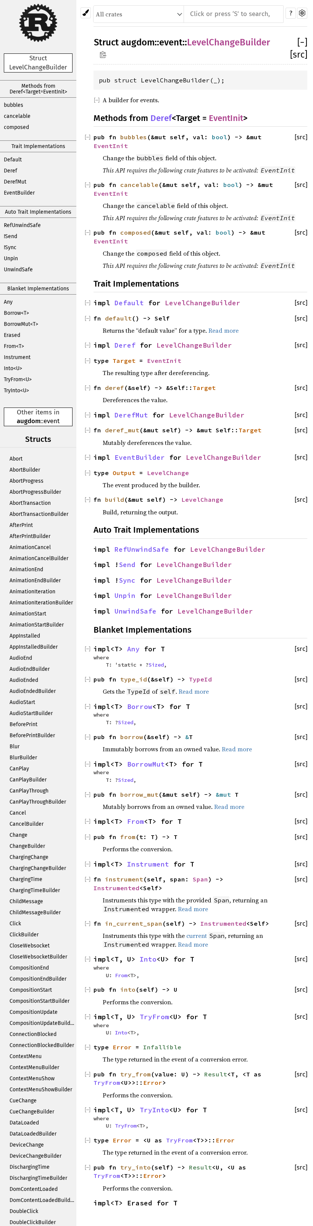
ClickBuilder (24, 934)
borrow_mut (139, 794)
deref (114, 387)
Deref (10, 171)
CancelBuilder (27, 824)
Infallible (162, 1047)
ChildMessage (26, 901)
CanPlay (19, 768)
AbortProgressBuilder (35, 492)
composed (16, 127)
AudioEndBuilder (30, 669)
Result (215, 1074)
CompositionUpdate (34, 1012)
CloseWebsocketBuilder (38, 957)
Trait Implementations (38, 146)
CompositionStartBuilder (39, 1001)
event (52, 421)
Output (124, 473)
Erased (12, 335)
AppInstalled (25, 636)
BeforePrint (23, 724)
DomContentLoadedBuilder (42, 1200)
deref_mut (122, 430)
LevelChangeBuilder (228, 42)
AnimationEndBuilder (35, 580)
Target (124, 360)
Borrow (139, 706)
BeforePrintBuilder (32, 735)
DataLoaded (24, 1123)
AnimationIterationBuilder (41, 602)
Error (122, 1047)
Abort (16, 459)
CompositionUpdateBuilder (42, 1023)
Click (15, 923)
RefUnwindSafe (22, 225)
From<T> (14, 346)
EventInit (226, 118)
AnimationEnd (26, 569)
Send (127, 565)
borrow (131, 737)
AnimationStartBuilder (37, 625)
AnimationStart (28, 614)
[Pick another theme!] (86, 12)
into (128, 989)
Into (148, 959)
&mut (225, 794)
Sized (156, 664)
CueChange (23, 1100)
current (196, 935)
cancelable (17, 116)
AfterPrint (21, 525)
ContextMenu (26, 1056)
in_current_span (133, 923)
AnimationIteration (32, 591)
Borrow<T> (16, 313)
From (135, 821)
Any (8, 302)
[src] (298, 54)
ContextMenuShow (32, 1078)
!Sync (10, 247)
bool (219, 137)
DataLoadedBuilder (33, 1134)
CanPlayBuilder (28, 780)
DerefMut (15, 182)
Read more (223, 330)
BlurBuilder (23, 757)
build (114, 499)
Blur (14, 746)
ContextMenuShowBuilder (41, 1089)
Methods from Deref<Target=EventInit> (38, 89)
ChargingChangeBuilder (38, 868)
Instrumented (116, 888)
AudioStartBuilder (31, 713)
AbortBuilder (25, 470)
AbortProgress (27, 481)
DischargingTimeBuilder (38, 1178)
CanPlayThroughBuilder (38, 802)
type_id (133, 679)
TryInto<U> (16, 390)
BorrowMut (146, 764)
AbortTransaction (30, 503)
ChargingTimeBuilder (35, 890)
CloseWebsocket (30, 945)
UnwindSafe (18, 269)
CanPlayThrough (29, 791)
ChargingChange (29, 857)
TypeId (200, 679)
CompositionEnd (29, 968)
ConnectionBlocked (33, 1034)
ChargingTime (26, 879)
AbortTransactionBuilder (39, 514)
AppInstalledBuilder (34, 647)
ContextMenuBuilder (34, 1067)
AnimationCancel (30, 547)
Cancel (18, 813)
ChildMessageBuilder (35, 912)
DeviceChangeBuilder (35, 1156)
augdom (28, 421)
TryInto (154, 1110)
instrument (124, 879)
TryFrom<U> (18, 379)
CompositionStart (31, 990)
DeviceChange (27, 1145)
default (118, 318)
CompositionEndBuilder (38, 979)
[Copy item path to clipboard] (103, 54)
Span (200, 879)
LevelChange (168, 473)
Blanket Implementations (38, 288)
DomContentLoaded (34, 1189)
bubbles (13, 105)
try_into (135, 1167)
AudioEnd (21, 658)
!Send (10, 236)
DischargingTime (30, 1167)
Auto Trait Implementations (38, 212)
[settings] (302, 13)
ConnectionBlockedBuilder (42, 1045)
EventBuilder (19, 193)
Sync (127, 580)
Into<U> (13, 368)
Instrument (17, 357)
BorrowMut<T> (21, 324)
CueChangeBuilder (32, 1111)
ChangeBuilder (27, 846)
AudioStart (22, 702)
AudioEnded (24, 680)
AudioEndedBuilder (33, 691)
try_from (135, 1074)
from (128, 837)
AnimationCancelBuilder (39, 558)
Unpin (11, 258)
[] (302, 42)
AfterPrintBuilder (30, 536)
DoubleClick (24, 1211)
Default (13, 159)
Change (18, 835)
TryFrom (154, 1017)
